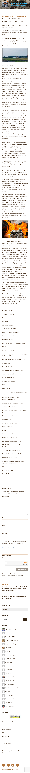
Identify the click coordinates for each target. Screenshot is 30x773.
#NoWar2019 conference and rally (14, 30)
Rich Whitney (8, 702)
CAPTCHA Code (6, 555)
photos (14, 176)
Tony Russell (8, 662)
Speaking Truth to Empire (9, 722)
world (5, 174)
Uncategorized (9, 482)
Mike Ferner (8, 651)
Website (4, 533)
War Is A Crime (18, 4)
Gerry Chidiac (9, 706)
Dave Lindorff (9, 644)
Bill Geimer (8, 695)
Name (4, 518)
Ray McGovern (6, 736)
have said (9, 267)
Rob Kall (7, 673)
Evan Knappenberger (11, 688)
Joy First (7, 691)
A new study (19, 117)
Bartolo (7, 633)
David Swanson (21, 16)
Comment (5, 496)
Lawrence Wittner (10, 640)
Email (4, 525)
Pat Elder (7, 669)
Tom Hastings (9, 684)
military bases (7, 172)
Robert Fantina (9, 658)
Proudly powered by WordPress (10, 769)
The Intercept (12, 110)
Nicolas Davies (9, 655)
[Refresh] (13, 547)
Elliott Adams (8, 699)
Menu (15, 11)
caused (12, 174)
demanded (25, 284)
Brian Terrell (8, 677)
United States (21, 172)
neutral (23, 288)
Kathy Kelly (8, 666)
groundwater (16, 170)
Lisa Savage (8, 647)
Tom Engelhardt (9, 636)
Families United (6, 729)
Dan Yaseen (8, 680)
